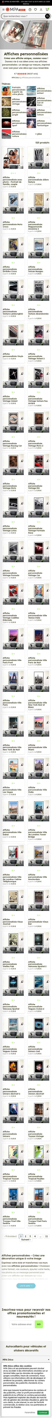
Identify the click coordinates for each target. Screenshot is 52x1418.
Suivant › (26, 1239)
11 (46, 1236)
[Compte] (41, 9)
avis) (26, 74)
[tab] (11, 173)
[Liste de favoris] (35, 9)
